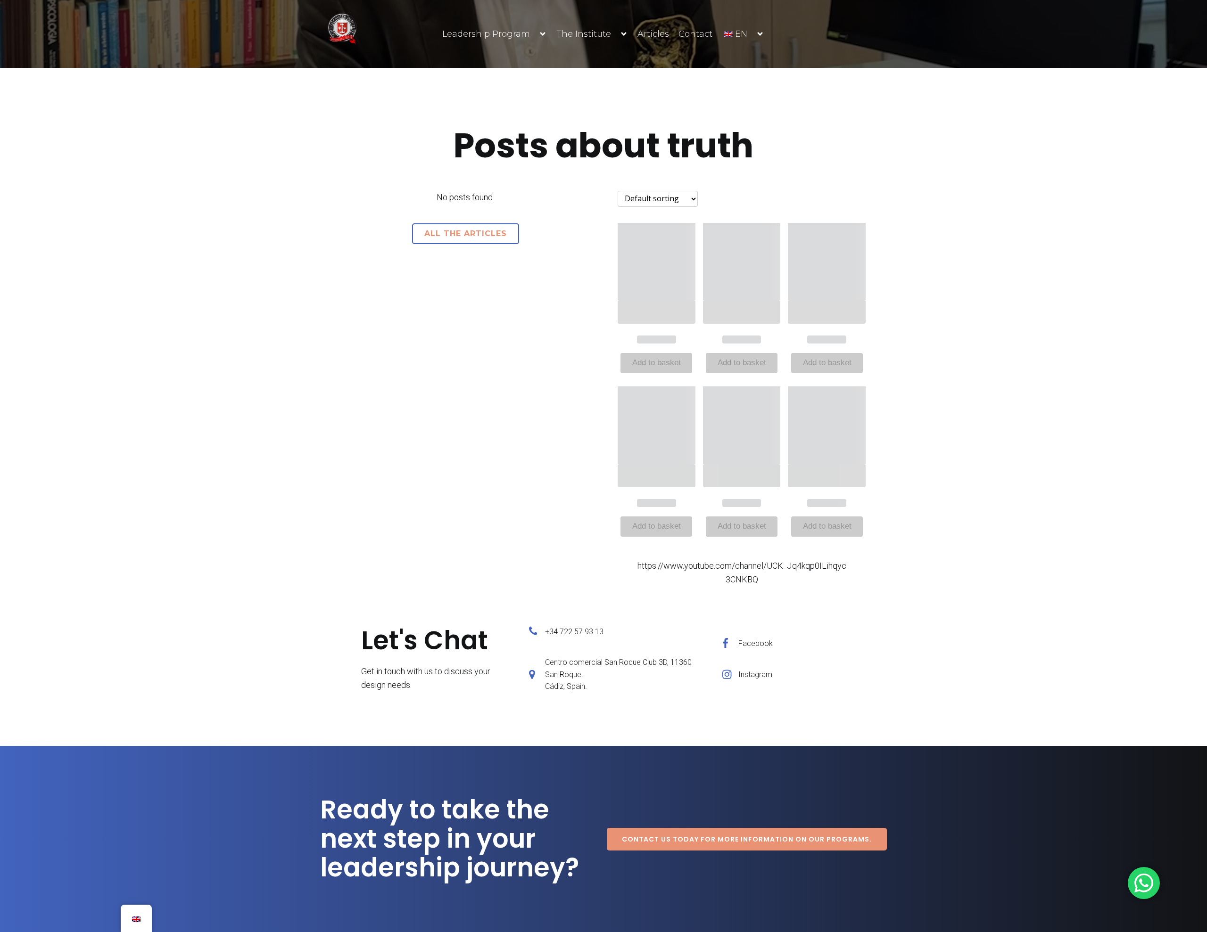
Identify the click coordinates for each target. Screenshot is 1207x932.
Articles (653, 34)
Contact (695, 34)
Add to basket (656, 362)
